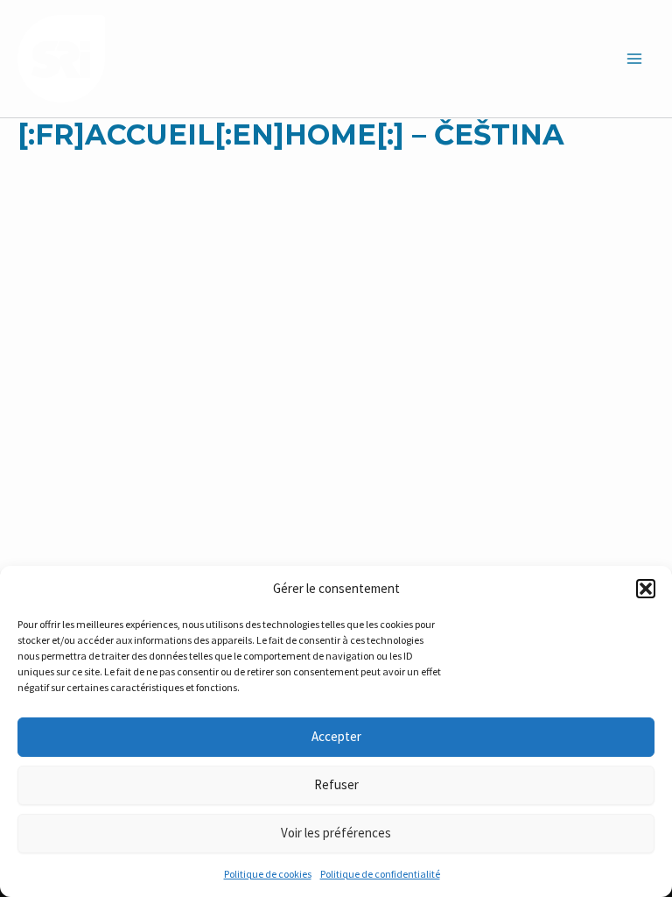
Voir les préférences (336, 832)
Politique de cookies (268, 873)
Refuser (336, 784)
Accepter (336, 736)
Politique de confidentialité (380, 873)
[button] (645, 588)
